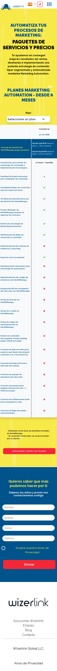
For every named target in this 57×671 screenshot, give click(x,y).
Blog (28, 630)
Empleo (28, 625)
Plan (29, 113)
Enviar (29, 564)
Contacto (28, 635)
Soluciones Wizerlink (28, 621)
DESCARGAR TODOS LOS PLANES (29, 451)
